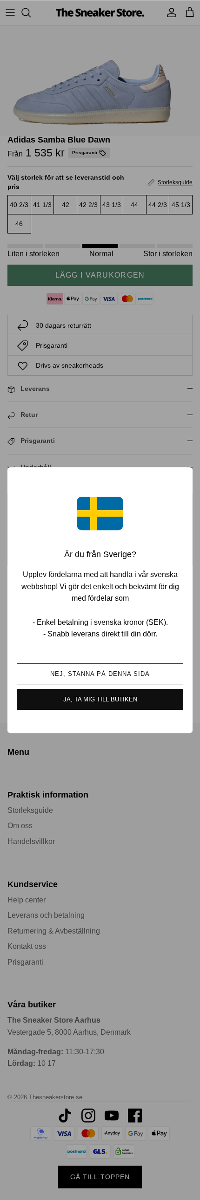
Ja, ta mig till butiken (100, 699)
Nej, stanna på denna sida (100, 673)
